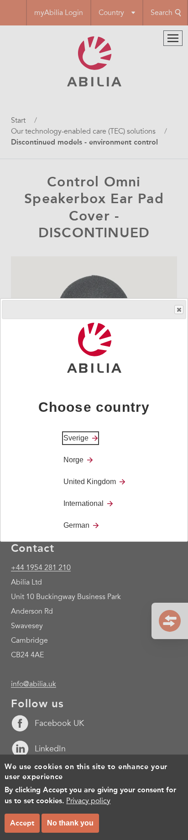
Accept (22, 823)
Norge (73, 460)
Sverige (76, 438)
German (76, 525)
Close (178, 309)
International (83, 503)
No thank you (70, 823)
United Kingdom (89, 481)
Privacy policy (88, 801)
